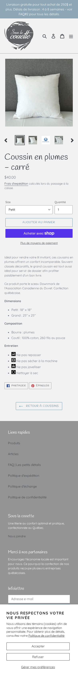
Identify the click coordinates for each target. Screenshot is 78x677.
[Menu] (71, 35)
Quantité (60, 202)
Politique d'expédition (23, 476)
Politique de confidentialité (46, 636)
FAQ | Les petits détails (24, 465)
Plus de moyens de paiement (39, 243)
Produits (14, 443)
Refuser (38, 657)
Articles (13, 454)
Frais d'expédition (16, 183)
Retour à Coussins (42, 406)
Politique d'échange (22, 486)
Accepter (38, 646)
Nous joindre (17, 536)
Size (8, 202)
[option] (19, 140)
